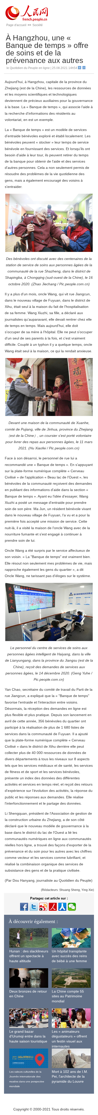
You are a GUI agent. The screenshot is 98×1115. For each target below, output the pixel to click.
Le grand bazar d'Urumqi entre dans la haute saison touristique (28, 1036)
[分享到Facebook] (24, 907)
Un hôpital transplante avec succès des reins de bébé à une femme (69, 956)
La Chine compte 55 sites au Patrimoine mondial (68, 996)
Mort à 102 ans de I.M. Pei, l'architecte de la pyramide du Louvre (70, 1076)
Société (37, 25)
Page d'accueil (16, 25)
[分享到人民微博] (53, 907)
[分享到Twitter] (34, 907)
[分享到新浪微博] (43, 907)
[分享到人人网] (62, 907)
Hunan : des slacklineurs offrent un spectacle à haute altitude (28, 956)
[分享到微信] (72, 907)
